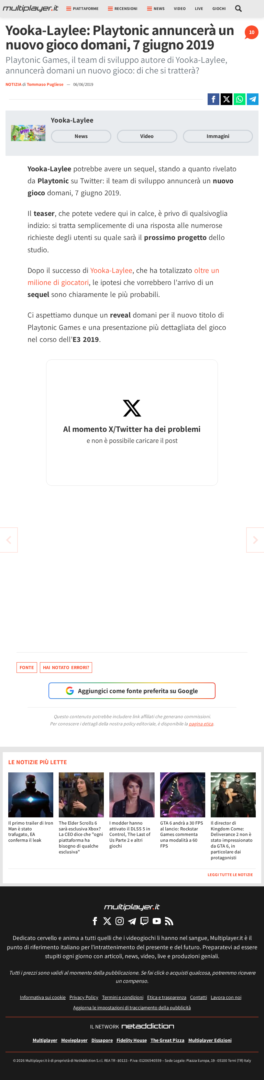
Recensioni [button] (126, 8)
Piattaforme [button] (86, 8)
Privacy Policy (83, 997)
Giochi (219, 8)
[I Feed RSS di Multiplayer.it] (169, 921)
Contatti (198, 997)
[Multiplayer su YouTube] (157, 921)
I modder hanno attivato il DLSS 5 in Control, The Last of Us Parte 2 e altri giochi (129, 834)
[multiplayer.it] (132, 906)
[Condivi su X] (226, 99)
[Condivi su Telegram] (252, 99)
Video (180, 8)
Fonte (27, 667)
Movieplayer (74, 1040)
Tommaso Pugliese (46, 84)
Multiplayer (45, 1040)
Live (199, 8)
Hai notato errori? (66, 667)
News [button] (159, 8)
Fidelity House (132, 1040)
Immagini (218, 136)
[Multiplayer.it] (30, 8)
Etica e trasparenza (166, 997)
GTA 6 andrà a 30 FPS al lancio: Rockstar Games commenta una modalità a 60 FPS (181, 834)
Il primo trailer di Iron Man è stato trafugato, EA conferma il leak (30, 831)
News (81, 136)
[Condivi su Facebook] (213, 99)
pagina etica (201, 724)
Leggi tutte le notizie (230, 874)
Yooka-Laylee (72, 120)
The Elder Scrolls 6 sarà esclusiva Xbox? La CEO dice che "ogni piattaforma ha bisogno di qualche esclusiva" (81, 837)
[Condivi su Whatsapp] (239, 99)
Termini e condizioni (122, 997)
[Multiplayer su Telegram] (132, 921)
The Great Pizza (168, 1040)
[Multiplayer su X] (107, 921)
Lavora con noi (226, 997)
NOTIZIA (13, 84)
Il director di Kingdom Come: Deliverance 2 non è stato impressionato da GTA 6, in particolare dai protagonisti (232, 840)
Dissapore (102, 1040)
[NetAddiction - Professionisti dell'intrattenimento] (148, 1027)
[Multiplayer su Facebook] (95, 921)
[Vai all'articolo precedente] (255, 540)
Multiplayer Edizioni (210, 1040)
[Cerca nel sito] (239, 8)
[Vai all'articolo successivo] (8, 540)
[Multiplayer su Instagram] (120, 921)
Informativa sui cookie (43, 997)
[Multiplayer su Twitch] (144, 921)
